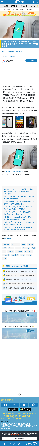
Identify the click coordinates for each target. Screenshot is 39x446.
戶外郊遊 (11, 418)
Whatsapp (15, 244)
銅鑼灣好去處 (31, 413)
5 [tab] (23, 11)
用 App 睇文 (32, 60)
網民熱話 (4, 424)
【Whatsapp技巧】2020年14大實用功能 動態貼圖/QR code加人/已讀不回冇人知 (19, 202)
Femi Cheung (9, 56)
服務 (34, 248)
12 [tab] (24, 13)
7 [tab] (15, 13)
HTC (22, 255)
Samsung (26, 248)
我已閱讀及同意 (19, 438)
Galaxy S (19, 251)
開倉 (13, 413)
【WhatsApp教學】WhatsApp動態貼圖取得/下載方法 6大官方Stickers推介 (19, 213)
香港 (4, 259)
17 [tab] (23, 15)
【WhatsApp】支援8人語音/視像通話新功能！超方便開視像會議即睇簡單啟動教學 (19, 228)
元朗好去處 (5, 416)
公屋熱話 (16, 9)
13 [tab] (15, 15)
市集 (9, 413)
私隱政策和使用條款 (17, 435)
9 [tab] (19, 13)
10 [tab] (21, 13)
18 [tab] (24, 15)
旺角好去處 (22, 416)
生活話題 (11, 51)
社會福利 (18, 418)
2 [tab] (17, 11)
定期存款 (30, 9)
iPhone (11, 251)
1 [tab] (15, 11)
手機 (23, 244)
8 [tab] (17, 13)
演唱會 (6, 6)
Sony (18, 248)
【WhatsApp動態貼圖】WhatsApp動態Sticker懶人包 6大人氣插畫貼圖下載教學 (19, 208)
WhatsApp (28, 251)
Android (30, 244)
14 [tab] (17, 15)
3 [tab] (19, 11)
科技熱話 (6, 244)
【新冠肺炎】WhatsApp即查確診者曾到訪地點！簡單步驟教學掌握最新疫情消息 (18, 218)
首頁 (3, 51)
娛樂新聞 (23, 9)
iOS (4, 248)
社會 (28, 416)
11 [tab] (23, 13)
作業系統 (6, 255)
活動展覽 (4, 413)
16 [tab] (21, 15)
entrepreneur (18, 171)
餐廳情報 (4, 418)
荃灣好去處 (13, 416)
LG (4, 251)
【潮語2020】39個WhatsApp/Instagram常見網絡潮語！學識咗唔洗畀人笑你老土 (19, 223)
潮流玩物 (19, 51)
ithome (9, 171)
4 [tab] (21, 11)
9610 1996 (7, 238)
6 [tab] (24, 11)
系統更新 (15, 255)
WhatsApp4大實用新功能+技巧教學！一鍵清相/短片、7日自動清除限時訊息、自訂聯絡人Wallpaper (19, 191)
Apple (11, 248)
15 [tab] (19, 15)
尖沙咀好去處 (21, 413)
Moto (29, 255)
